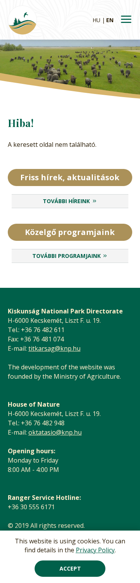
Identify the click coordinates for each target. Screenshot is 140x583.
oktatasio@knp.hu (55, 432)
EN (110, 20)
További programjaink (66, 255)
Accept (70, 568)
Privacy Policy (95, 550)
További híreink (66, 201)
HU (96, 20)
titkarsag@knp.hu (54, 348)
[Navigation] (126, 20)
